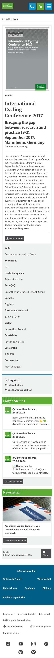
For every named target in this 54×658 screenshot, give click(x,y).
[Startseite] (7, 6)
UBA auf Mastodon (13, 481)
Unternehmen (10, 588)
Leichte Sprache (14, 626)
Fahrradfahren (15, 385)
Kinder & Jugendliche (14, 597)
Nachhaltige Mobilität (19, 390)
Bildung (47, 588)
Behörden (30, 588)
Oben (45, 554)
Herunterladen (16, 238)
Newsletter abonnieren (15, 540)
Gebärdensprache (42, 626)
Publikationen (12, 19)
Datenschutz (44, 613)
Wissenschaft (44, 579)
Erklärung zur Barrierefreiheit (17, 620)
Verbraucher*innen (12, 579)
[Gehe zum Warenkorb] (40, 6)
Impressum (8, 613)
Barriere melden (11, 632)
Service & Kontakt (26, 613)
